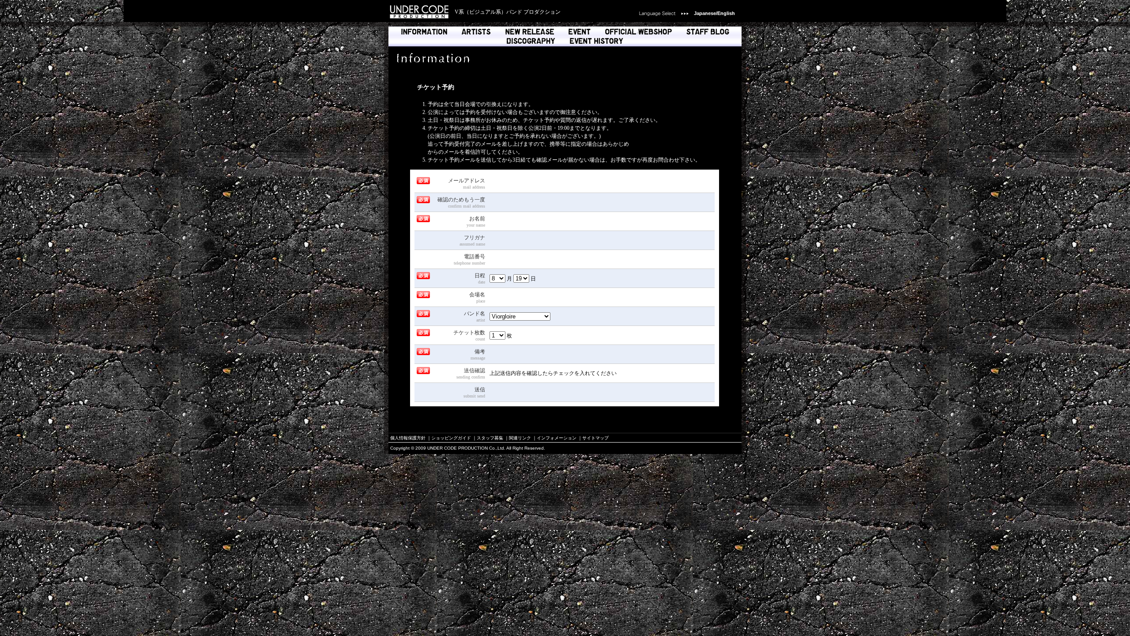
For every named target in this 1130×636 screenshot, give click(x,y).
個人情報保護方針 (408, 437)
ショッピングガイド (451, 437)
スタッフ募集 (490, 437)
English (726, 13)
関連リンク (520, 437)
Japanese (705, 13)
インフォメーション (556, 437)
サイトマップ (595, 437)
